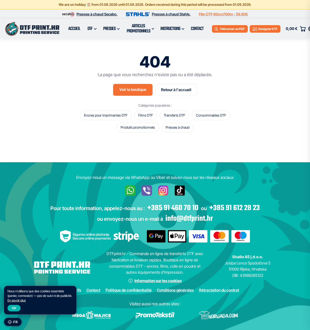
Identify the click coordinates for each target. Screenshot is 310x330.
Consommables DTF (211, 115)
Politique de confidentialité (129, 290)
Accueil (74, 28)
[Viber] (146, 190)
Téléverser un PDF (232, 29)
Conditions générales (175, 290)
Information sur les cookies (158, 280)
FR (15, 322)
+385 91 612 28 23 (234, 208)
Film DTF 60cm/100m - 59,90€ (223, 14)
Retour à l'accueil (176, 89)
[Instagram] (163, 190)
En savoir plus (17, 300)
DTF (90, 28)
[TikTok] (179, 190)
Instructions (170, 28)
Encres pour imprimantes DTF (106, 115)
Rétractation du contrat (219, 290)
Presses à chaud (177, 127)
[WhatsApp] (130, 190)
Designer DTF (268, 29)
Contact (197, 28)
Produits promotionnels (138, 127)
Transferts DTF (174, 115)
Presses (109, 28)
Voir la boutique (132, 89)
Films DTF (145, 115)
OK (14, 308)
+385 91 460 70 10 (173, 208)
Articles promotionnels (138, 28)
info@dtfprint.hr (189, 219)
